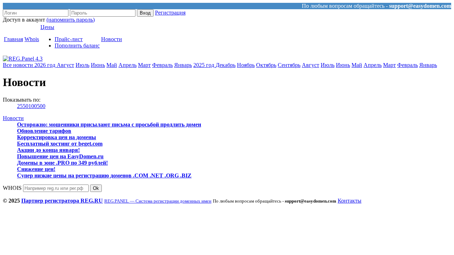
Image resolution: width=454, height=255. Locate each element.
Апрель (127, 65)
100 (32, 106)
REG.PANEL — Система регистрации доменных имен (157, 201)
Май (111, 65)
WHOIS (12, 188)
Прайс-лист (69, 39)
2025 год (204, 65)
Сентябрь (289, 65)
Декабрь (226, 65)
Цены (47, 27)
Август (65, 65)
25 (20, 106)
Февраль (162, 65)
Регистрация (170, 13)
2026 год (45, 65)
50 (25, 106)
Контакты (349, 201)
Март (144, 65)
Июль (82, 65)
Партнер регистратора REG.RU (62, 201)
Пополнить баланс (77, 45)
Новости (111, 39)
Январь (183, 65)
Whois (31, 39)
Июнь (98, 65)
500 (41, 106)
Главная (13, 39)
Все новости (18, 65)
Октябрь (266, 65)
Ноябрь (246, 65)
